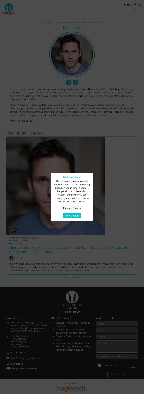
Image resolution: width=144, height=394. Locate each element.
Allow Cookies (72, 215)
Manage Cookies (72, 208)
